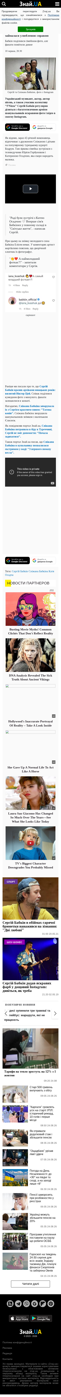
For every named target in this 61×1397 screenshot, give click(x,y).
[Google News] (34, 1303)
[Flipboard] (42, 1303)
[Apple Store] (19, 1318)
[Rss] (10, 1303)
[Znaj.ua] (30, 4)
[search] (4, 4)
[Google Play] (41, 1318)
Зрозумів (30, 29)
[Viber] (26, 1303)
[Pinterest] (50, 1303)
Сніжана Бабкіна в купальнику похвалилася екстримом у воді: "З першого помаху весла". (29, 447)
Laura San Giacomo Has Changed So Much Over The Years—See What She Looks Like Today (30, 817)
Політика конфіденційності (17, 1342)
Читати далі (30, 1284)
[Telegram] (18, 1303)
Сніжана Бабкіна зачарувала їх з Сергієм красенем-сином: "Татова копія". (29, 409)
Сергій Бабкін (20, 571)
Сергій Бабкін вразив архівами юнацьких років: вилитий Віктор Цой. (30, 389)
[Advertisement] (30, 351)
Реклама (7, 1347)
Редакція (7, 1353)
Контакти (7, 1359)
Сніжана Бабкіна (38, 571)
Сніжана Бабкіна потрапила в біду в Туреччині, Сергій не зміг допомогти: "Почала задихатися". (28, 431)
